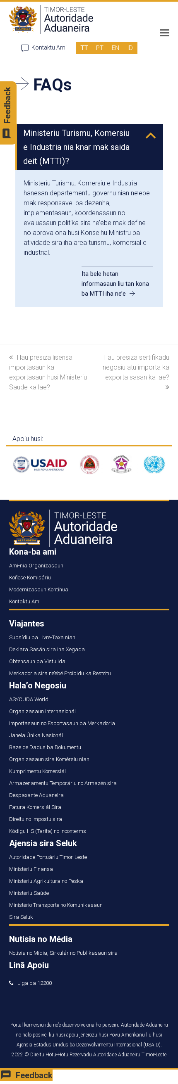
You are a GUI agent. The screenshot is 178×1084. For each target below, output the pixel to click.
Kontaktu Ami (49, 47)
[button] (164, 33)
